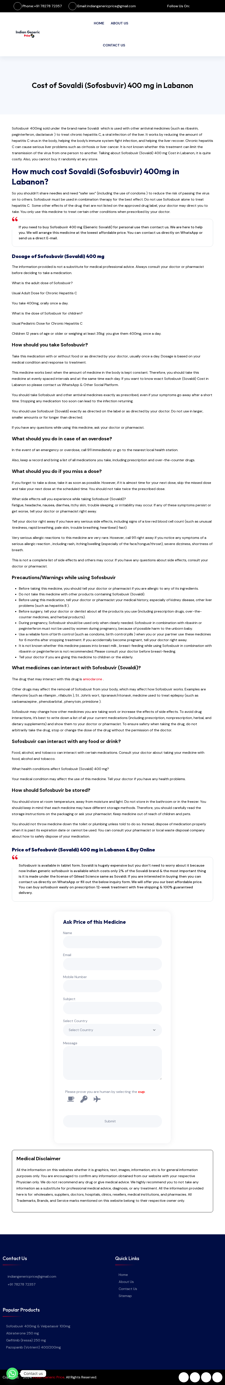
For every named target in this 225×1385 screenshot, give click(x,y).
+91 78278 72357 (48, 6)
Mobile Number (75, 977)
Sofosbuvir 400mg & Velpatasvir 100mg (38, 1326)
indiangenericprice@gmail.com (111, 6)
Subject (69, 999)
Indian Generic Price (48, 1377)
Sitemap (125, 1296)
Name (67, 933)
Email (67, 955)
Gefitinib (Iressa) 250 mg (26, 1340)
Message (70, 1043)
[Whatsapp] (12, 1374)
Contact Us (114, 45)
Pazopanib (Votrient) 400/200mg (33, 1347)
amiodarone (92, 679)
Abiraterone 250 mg (22, 1333)
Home (99, 23)
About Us (119, 23)
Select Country (75, 1021)
